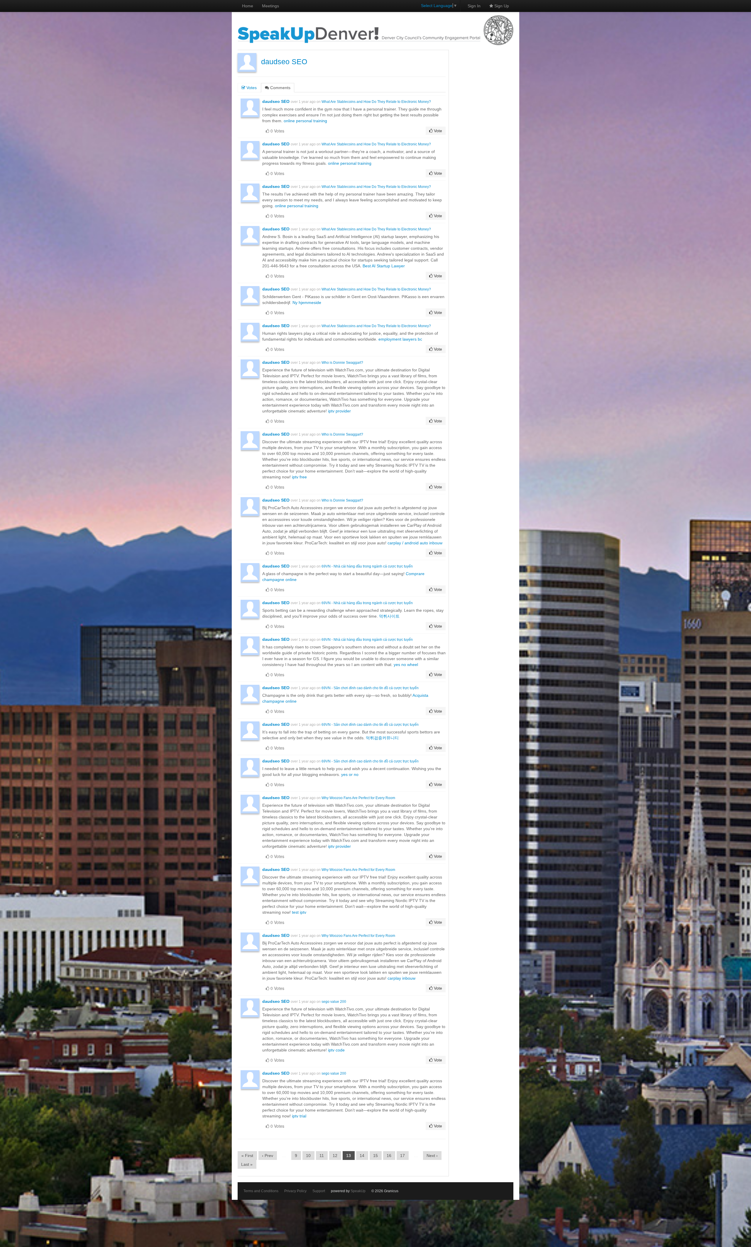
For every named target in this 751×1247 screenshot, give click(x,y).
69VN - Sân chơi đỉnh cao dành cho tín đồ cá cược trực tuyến (370, 688)
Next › (432, 1155)
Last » (247, 1164)
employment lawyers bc (400, 339)
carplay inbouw (401, 978)
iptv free (299, 477)
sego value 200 (334, 1002)
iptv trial (299, 1116)
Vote (437, 130)
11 (321, 1155)
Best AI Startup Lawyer (384, 266)
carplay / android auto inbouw (415, 543)
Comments (279, 87)
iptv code (336, 1050)
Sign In (474, 6)
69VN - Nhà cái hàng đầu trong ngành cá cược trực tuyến (367, 566)
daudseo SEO (284, 62)
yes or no (349, 774)
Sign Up (501, 6)
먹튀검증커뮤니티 (382, 737)
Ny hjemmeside (306, 302)
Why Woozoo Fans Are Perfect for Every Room (358, 798)
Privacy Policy (295, 1191)
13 (348, 1155)
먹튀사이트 (389, 616)
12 (335, 1155)
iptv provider (339, 411)
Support (318, 1191)
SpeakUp (358, 1191)
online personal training (305, 120)
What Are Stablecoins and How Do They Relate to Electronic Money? (376, 102)
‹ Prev (267, 1155)
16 (389, 1155)
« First (247, 1155)
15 (375, 1155)
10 (308, 1155)
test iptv (299, 912)
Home (247, 6)
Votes (251, 87)
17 (402, 1155)
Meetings (270, 6)
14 (362, 1155)
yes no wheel (406, 664)
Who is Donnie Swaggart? (342, 363)
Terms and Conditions (260, 1191)
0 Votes (276, 131)
